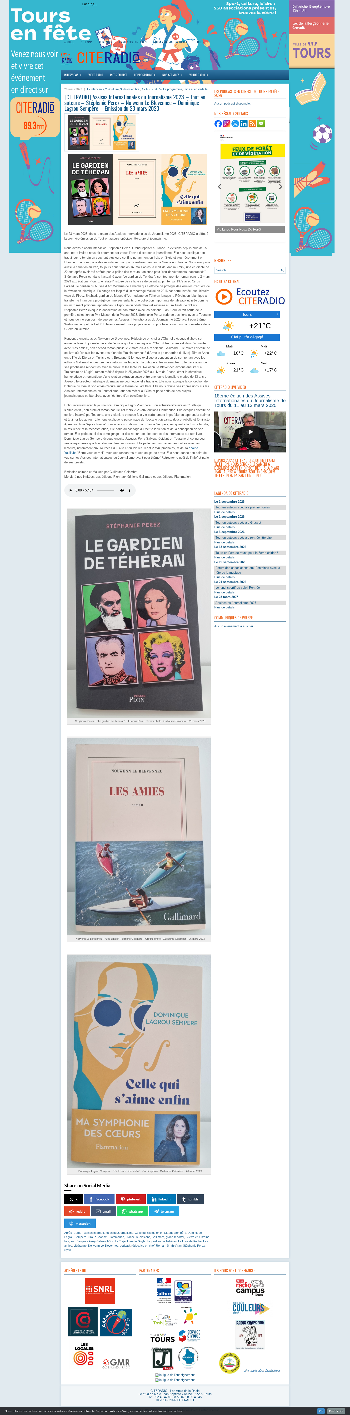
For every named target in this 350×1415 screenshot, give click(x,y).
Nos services (172, 74)
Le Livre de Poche (190, 1241)
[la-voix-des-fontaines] (262, 1374)
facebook (102, 1199)
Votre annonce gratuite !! (171, 42)
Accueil (69, 42)
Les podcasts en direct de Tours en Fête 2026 (246, 93)
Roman (160, 1245)
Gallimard (158, 1237)
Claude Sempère (175, 1232)
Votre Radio (198, 74)
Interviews (73, 74)
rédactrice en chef (143, 1245)
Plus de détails (224, 512)
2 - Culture (112, 89)
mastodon (83, 1223)
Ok (321, 1411)
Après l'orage (72, 1232)
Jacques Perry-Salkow (91, 1241)
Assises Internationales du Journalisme (108, 1232)
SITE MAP (86, 42)
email (107, 1211)
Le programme (145, 74)
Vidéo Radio (95, 74)
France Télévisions (138, 1237)
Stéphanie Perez (194, 1245)
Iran (72, 1241)
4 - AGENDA (150, 89)
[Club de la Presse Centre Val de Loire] (83, 1336)
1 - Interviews (95, 89)
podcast (125, 1245)
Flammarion (116, 1237)
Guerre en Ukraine (197, 1237)
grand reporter (175, 1237)
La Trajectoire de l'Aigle (130, 1241)
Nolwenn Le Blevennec (103, 1245)
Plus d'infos (336, 1411)
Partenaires (149, 1271)
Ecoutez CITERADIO (229, 281)
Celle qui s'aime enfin (149, 1232)
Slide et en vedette (196, 89)
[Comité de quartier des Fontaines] (230, 1374)
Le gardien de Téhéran (162, 1241)
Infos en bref (118, 74)
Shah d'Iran (174, 1245)
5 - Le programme (170, 89)
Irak (66, 1241)
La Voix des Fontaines (133, 42)
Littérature (80, 1245)
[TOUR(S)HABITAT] (164, 1326)
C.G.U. (199, 42)
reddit (80, 1211)
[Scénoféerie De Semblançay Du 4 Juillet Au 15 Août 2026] (261, 181)
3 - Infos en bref (130, 89)
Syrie (67, 1250)
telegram (167, 1211)
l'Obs (110, 1241)
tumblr (193, 1199)
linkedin (164, 1199)
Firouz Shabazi (97, 1237)
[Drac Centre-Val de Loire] (163, 1303)
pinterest (133, 1199)
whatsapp (136, 1211)
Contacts (105, 42)
